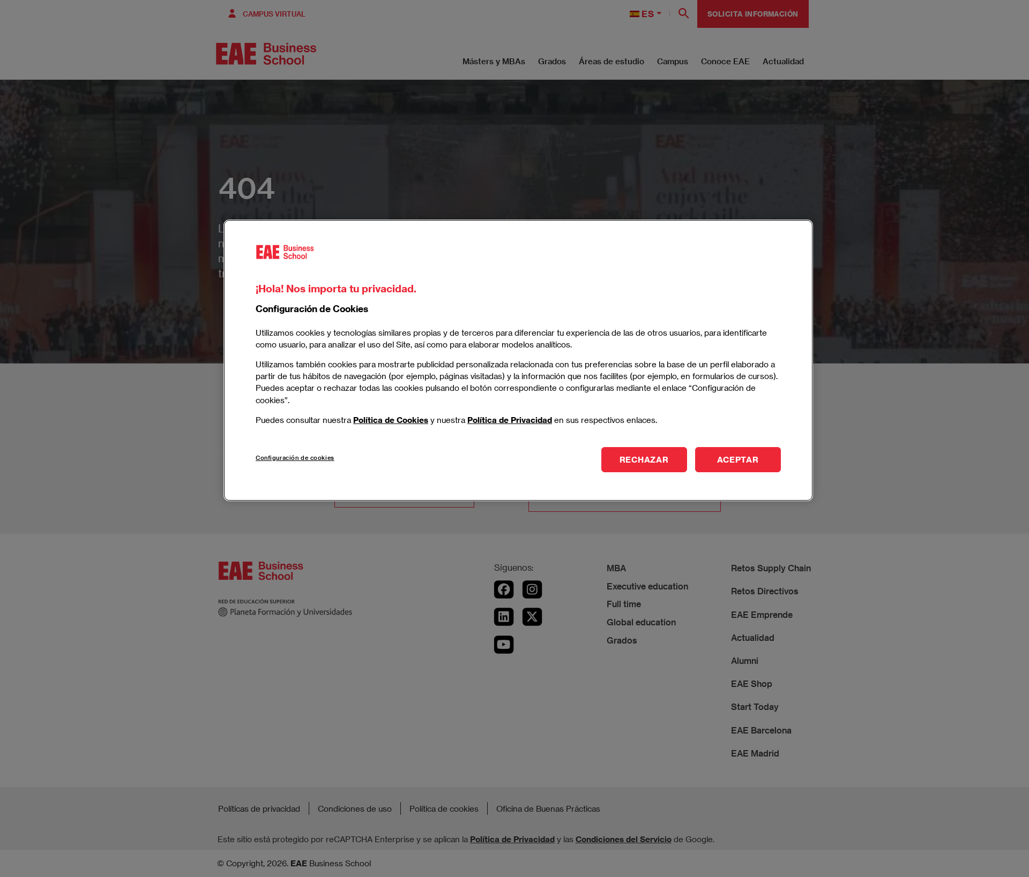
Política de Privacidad (509, 419)
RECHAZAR (644, 459)
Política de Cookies (390, 419)
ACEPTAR (737, 459)
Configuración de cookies (295, 456)
